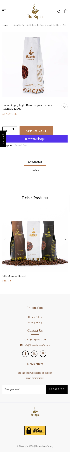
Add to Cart (36, 131)
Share (3, 140)
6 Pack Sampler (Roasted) (14, 276)
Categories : (7, 145)
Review (35, 170)
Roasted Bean (21, 145)
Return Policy (35, 317)
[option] (35, 247)
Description (35, 161)
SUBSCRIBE (56, 389)
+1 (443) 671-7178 (36, 339)
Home (5, 25)
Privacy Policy (35, 322)
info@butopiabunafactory (37, 345)
